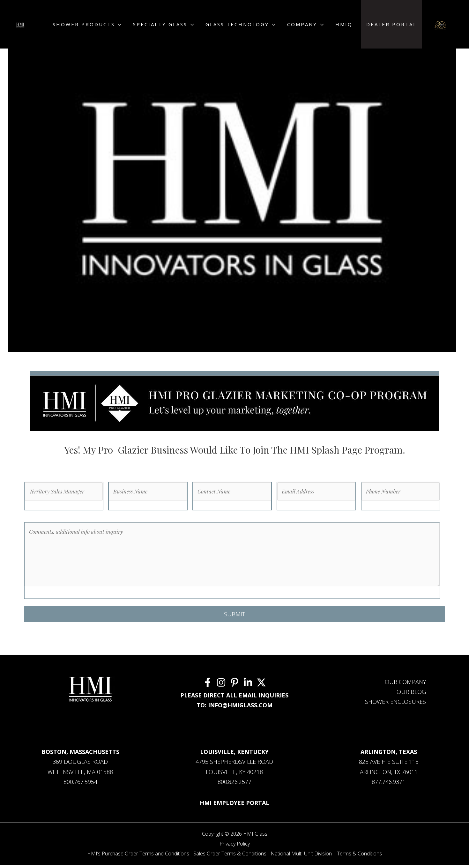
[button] (119, 24)
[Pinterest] (234, 682)
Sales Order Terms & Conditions (229, 853)
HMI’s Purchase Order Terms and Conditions (138, 853)
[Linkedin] (248, 682)
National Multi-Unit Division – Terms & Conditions (326, 853)
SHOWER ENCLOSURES (395, 701)
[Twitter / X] (261, 682)
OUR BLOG (411, 692)
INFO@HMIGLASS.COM (240, 705)
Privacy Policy (235, 843)
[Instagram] (221, 682)
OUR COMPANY (405, 682)
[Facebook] (207, 682)
